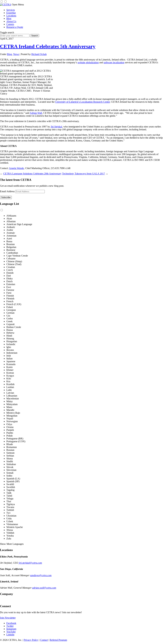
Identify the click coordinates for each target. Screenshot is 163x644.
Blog (8, 18)
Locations (11, 15)
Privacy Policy (31, 640)
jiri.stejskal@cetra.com (30, 562)
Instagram (11, 628)
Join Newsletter (8, 617)
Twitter (10, 626)
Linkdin (10, 634)
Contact (44, 640)
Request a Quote (14, 27)
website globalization (88, 62)
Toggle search (7, 32)
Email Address (7, 191)
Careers (10, 24)
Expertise (11, 12)
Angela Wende (16, 168)
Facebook (11, 623)
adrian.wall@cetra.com (44, 587)
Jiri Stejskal (56, 126)
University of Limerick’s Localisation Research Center (82, 101)
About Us (11, 21)
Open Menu (18, 4)
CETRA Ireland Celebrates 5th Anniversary (47, 46)
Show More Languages (12, 544)
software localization (114, 62)
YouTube (11, 631)
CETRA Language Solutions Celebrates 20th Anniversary (32, 173)
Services (10, 10)
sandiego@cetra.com (41, 575)
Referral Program (58, 640)
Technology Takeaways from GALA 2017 (83, 173)
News (16, 54)
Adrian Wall (36, 113)
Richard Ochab (39, 54)
